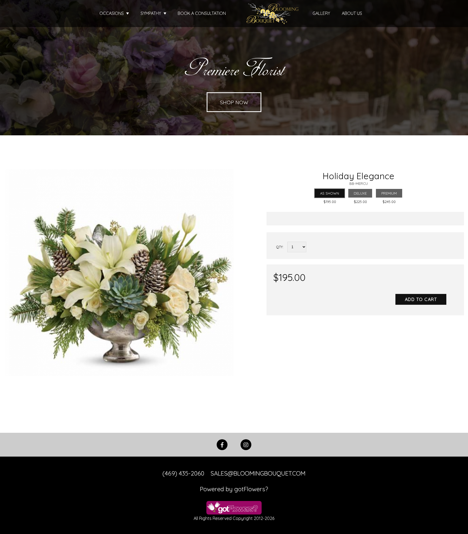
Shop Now (234, 102)
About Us (352, 13)
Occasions (112, 13)
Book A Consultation (202, 13)
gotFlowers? (251, 489)
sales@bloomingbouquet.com (258, 473)
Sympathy (151, 13)
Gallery (321, 13)
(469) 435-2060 (183, 473)
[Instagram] (245, 444)
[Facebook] (222, 444)
